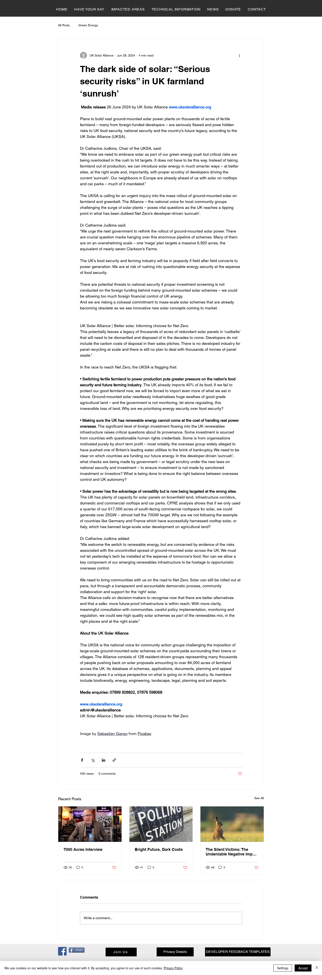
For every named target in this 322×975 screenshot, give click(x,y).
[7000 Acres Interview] (90, 824)
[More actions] (239, 55)
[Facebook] (62, 951)
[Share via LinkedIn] (103, 760)
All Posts (64, 25)
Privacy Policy (173, 968)
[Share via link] (114, 760)
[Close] (316, 967)
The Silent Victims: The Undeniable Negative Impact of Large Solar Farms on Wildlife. (232, 851)
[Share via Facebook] (82, 760)
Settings (282, 968)
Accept (303, 968)
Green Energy (88, 25)
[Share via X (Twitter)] (93, 760)
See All (259, 798)
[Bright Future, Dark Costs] (161, 824)
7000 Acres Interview (83, 849)
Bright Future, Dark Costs (159, 849)
